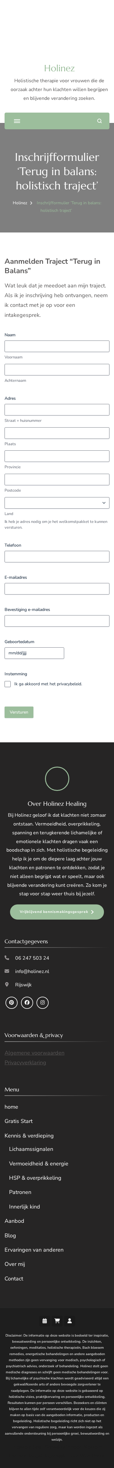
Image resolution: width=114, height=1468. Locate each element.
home (11, 1106)
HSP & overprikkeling (35, 1178)
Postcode (13, 490)
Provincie (13, 467)
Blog (10, 1235)
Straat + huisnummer (23, 420)
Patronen (20, 1192)
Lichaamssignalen (31, 1149)
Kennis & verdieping (29, 1135)
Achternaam (15, 380)
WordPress (92, 1456)
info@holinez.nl (32, 971)
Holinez (59, 68)
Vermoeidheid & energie (38, 1163)
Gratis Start (19, 1121)
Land (9, 514)
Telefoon (13, 545)
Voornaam (13, 357)
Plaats (10, 444)
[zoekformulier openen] (99, 121)
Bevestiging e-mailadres (27, 609)
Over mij (15, 1264)
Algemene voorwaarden (34, 1052)
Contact (14, 1278)
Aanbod (14, 1221)
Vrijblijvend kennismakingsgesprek (54, 911)
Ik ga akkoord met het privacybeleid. (48, 684)
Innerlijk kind (24, 1206)
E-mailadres (16, 577)
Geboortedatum (19, 642)
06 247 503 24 (32, 958)
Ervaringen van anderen (34, 1249)
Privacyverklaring (25, 1062)
